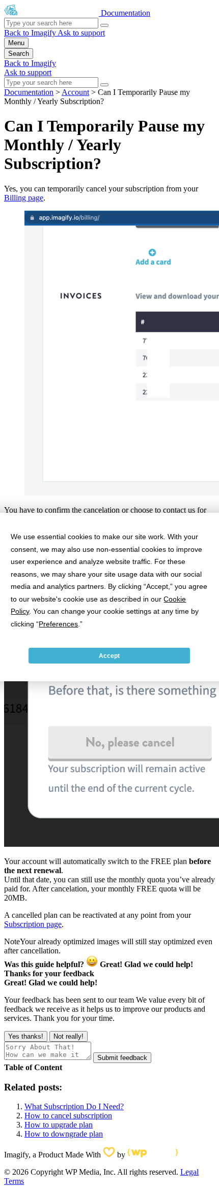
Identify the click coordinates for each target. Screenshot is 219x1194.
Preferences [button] (58, 624)
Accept (109, 655)
